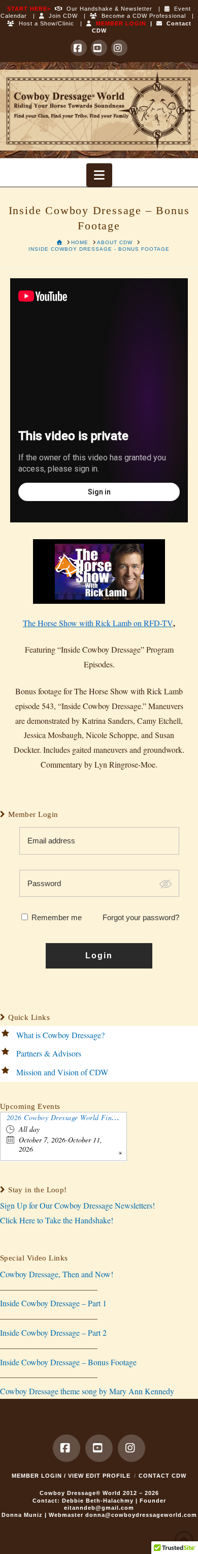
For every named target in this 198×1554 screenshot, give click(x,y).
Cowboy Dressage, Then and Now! (56, 1274)
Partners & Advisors (48, 1053)
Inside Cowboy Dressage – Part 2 (53, 1332)
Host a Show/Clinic (44, 23)
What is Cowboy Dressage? (60, 1035)
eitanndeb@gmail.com (99, 1508)
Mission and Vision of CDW (62, 1072)
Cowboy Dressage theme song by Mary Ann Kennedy (87, 1391)
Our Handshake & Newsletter (107, 9)
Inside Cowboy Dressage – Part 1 (53, 1303)
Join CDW (61, 16)
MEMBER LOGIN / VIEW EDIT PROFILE (71, 1476)
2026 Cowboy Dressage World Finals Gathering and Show (96, 1117)
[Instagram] (119, 48)
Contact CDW (162, 1476)
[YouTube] (99, 48)
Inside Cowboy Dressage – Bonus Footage (68, 1362)
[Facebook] (79, 48)
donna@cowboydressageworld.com (141, 1515)
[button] (99, 175)
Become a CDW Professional (141, 16)
